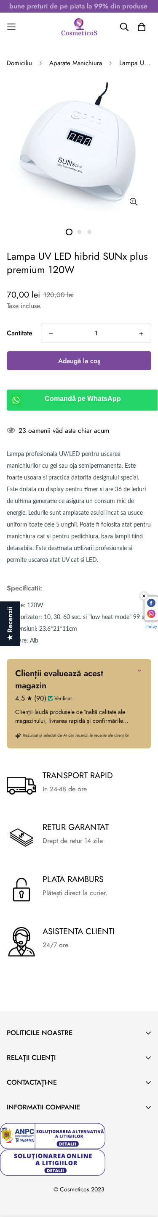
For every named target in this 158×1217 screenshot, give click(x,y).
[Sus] (142, 1172)
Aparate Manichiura (75, 63)
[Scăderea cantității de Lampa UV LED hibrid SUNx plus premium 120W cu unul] (51, 333)
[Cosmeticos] (79, 27)
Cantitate (19, 333)
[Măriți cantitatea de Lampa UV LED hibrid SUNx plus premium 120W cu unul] (141, 333)
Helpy (151, 626)
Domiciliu (19, 63)
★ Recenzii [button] (10, 623)
